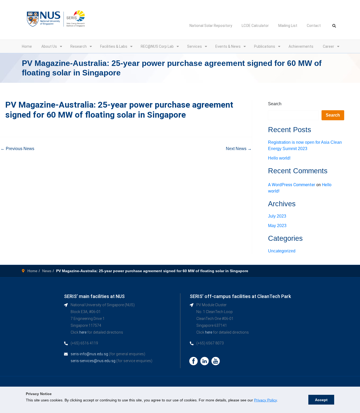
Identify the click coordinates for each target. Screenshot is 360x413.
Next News (239, 149)
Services (194, 46)
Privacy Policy (265, 400)
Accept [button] (321, 400)
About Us (49, 46)
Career (328, 46)
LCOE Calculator (255, 25)
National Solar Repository (210, 25)
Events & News (228, 46)
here (82, 332)
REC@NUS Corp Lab (157, 46)
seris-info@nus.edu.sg (89, 354)
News (46, 271)
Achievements (301, 46)
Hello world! (279, 158)
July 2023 (277, 216)
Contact (314, 25)
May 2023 (277, 225)
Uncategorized (281, 251)
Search (274, 104)
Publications (264, 46)
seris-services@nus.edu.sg (93, 361)
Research (78, 46)
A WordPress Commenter (291, 184)
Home (27, 46)
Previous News (17, 149)
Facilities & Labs (113, 46)
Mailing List (287, 25)
